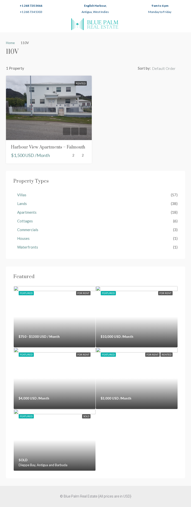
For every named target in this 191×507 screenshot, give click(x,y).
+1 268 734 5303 (31, 12)
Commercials (27, 229)
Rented (81, 83)
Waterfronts (27, 247)
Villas (21, 195)
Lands (22, 203)
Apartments (27, 212)
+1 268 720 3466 (31, 5)
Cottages (25, 221)
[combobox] (168, 68)
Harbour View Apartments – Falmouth (48, 147)
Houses (23, 238)
